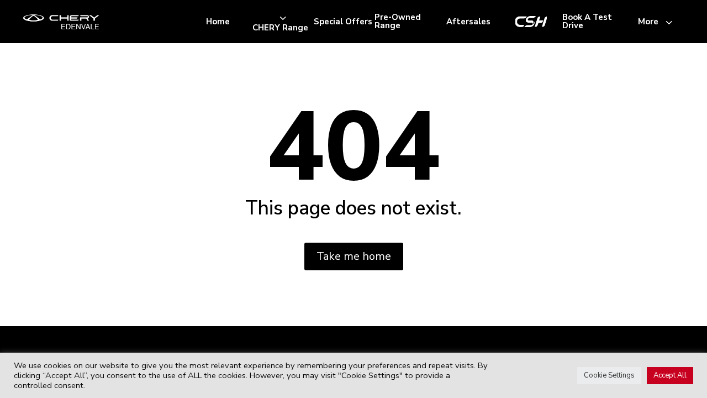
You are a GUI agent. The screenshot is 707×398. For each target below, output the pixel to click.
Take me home (353, 256)
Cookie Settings (609, 375)
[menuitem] (218, 22)
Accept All (670, 375)
